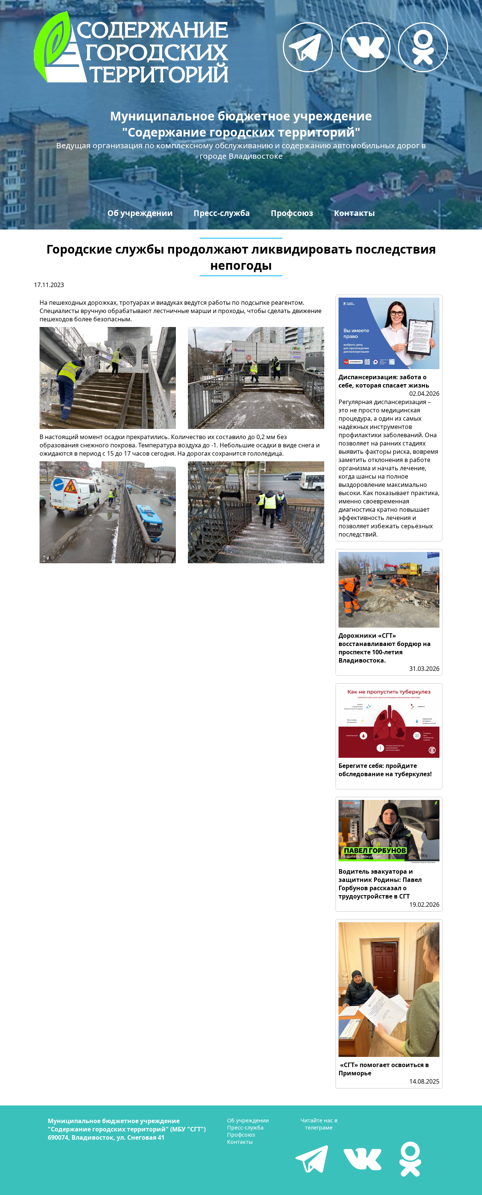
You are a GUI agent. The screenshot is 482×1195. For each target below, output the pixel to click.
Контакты (354, 213)
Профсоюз (292, 213)
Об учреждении (140, 213)
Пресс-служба (222, 213)
